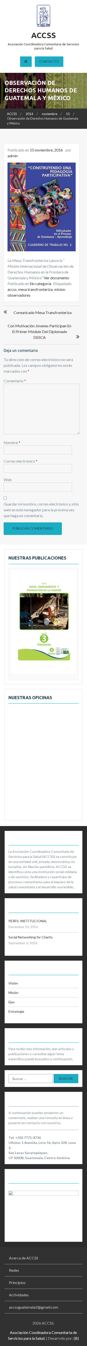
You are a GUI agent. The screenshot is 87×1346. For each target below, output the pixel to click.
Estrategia (16, 1011)
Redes (14, 1270)
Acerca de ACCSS (23, 1258)
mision (59, 289)
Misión (13, 993)
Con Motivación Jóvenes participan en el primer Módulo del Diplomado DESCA (39, 331)
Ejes (11, 1002)
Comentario (15, 380)
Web (8, 479)
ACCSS (43, 35)
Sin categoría (40, 283)
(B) (76, 1338)
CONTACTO (49, 61)
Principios (17, 1282)
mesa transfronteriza (35, 289)
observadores (18, 295)
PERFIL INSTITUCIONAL (27, 921)
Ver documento (56, 277)
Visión (13, 983)
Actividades (19, 1294)
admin (12, 155)
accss (12, 289)
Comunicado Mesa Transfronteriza (43, 312)
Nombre (12, 442)
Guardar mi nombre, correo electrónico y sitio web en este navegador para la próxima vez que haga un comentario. (41, 510)
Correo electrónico (20, 461)
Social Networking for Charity (30, 937)
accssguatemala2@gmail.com (33, 1307)
